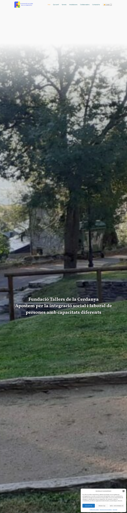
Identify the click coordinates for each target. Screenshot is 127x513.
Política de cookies (94, 509)
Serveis (64, 5)
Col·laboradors (85, 5)
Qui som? (56, 5)
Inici (49, 5)
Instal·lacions (73, 5)
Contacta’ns (96, 5)
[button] (123, 491)
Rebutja (102, 506)
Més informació (116, 506)
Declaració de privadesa (106, 509)
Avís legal (115, 509)
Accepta (88, 506)
